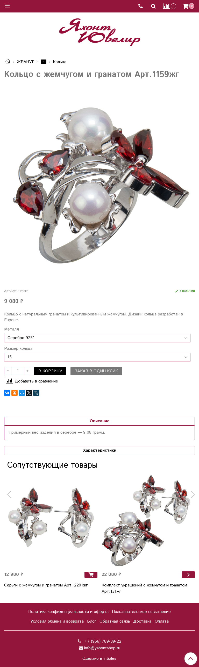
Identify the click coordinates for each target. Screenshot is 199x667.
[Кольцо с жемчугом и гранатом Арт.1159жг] (99, 182)
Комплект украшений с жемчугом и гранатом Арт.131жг (144, 588)
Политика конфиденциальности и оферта (68, 612)
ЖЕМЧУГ (25, 62)
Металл (11, 329)
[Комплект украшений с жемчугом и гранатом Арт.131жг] (148, 520)
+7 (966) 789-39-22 (102, 641)
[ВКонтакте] (7, 393)
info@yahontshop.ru (102, 648)
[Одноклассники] (14, 393)
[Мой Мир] (22, 393)
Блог (91, 621)
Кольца (59, 62)
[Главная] (7, 62)
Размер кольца (18, 349)
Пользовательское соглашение (141, 612)
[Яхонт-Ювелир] (99, 31)
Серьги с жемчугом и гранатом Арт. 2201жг (46, 585)
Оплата (162, 621)
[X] (29, 393)
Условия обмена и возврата (57, 621)
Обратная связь (115, 621)
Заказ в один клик (96, 371)
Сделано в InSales (99, 659)
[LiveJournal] (36, 393)
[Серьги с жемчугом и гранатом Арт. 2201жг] (50, 520)
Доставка (142, 621)
